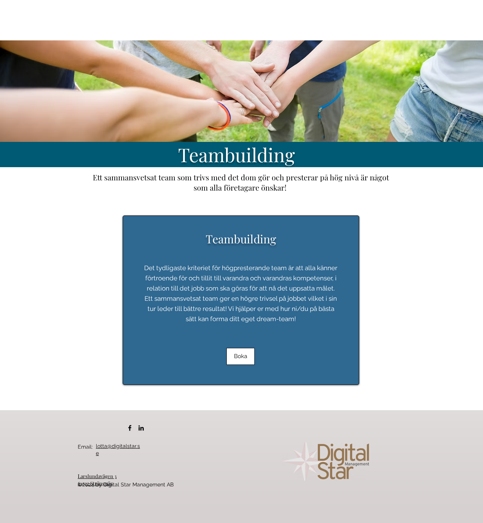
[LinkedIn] (141, 428)
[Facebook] (130, 428)
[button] (240, 356)
